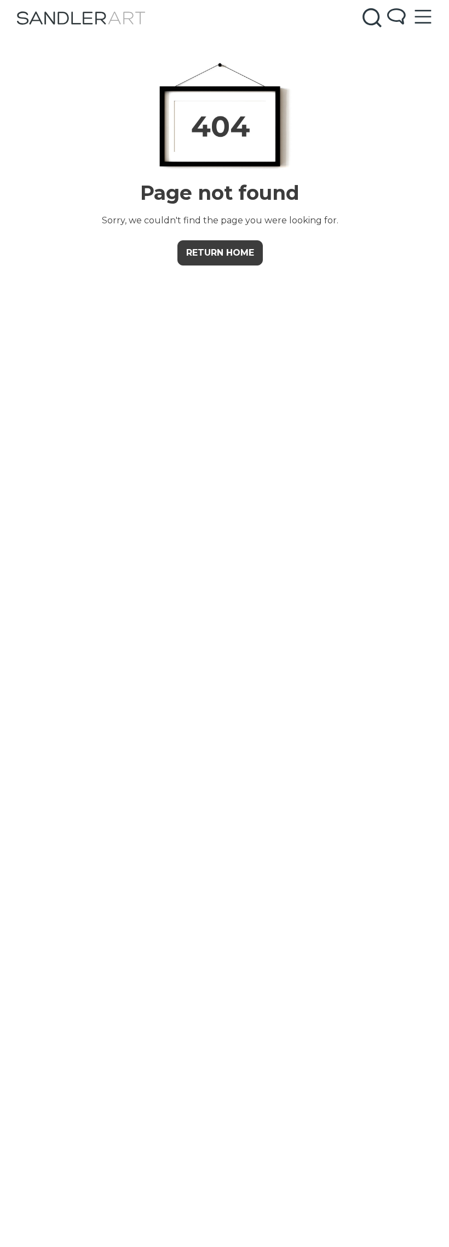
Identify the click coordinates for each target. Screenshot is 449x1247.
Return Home (220, 252)
